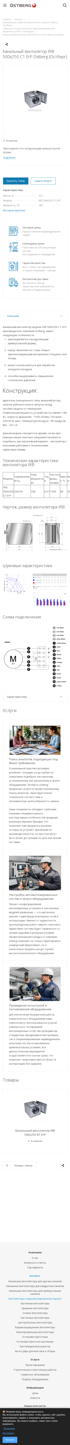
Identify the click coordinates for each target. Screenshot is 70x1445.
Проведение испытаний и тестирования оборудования (30, 1007)
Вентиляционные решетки (35, 1346)
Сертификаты (35, 1267)
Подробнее (9, 1428)
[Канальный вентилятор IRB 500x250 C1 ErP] (35, 99)
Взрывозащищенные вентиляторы (35, 1327)
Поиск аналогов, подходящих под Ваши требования (33, 761)
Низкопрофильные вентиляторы (35, 1332)
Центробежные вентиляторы (35, 1322)
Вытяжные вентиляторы (35, 1303)
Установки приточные (35, 1336)
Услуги (35, 1359)
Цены (35, 1393)
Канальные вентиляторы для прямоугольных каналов (35, 1292)
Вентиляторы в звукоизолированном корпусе (35, 1298)
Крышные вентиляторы (35, 1308)
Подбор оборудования (35, 1379)
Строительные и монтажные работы (35, 1369)
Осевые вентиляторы (35, 1313)
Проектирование (35, 1365)
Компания (35, 1252)
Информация (35, 1387)
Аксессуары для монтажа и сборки (35, 1351)
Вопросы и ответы (35, 1262)
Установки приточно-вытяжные (35, 1341)
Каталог (35, 1275)
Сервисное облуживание (35, 1374)
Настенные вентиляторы (35, 1317)
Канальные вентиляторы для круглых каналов (35, 1281)
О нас (35, 1257)
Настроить (8, 1433)
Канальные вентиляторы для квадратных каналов (35, 1286)
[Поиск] (65, 6)
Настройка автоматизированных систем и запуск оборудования (33, 897)
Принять (10, 1439)
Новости (35, 1397)
